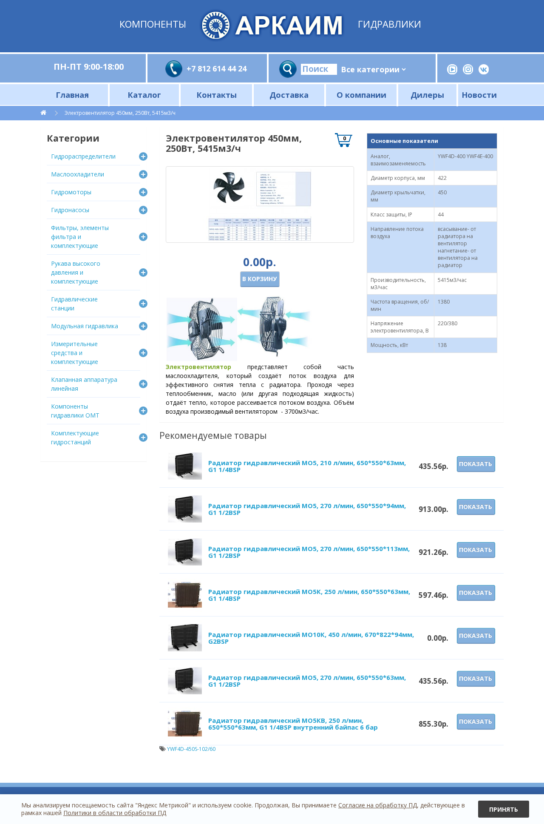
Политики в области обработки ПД (114, 813)
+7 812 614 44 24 (216, 68)
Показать (475, 464)
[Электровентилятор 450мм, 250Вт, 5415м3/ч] (260, 204)
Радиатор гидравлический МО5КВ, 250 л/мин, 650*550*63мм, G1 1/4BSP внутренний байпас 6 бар (293, 724)
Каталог (144, 94)
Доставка (289, 94)
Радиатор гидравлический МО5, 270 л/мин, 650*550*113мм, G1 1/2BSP (309, 552)
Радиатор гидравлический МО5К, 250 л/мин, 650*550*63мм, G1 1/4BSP (309, 595)
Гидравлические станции (74, 303)
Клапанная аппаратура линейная (84, 383)
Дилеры (427, 94)
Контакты (216, 94)
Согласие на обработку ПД (377, 805)
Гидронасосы (70, 210)
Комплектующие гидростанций (75, 437)
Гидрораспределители (83, 156)
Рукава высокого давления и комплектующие (75, 272)
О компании (361, 94)
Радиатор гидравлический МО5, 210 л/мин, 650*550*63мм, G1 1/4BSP (307, 466)
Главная (72, 94)
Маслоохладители (77, 174)
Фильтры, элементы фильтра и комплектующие (80, 237)
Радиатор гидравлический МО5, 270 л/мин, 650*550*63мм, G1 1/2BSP (307, 681)
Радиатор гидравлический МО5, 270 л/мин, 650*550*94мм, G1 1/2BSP (307, 509)
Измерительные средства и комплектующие (74, 353)
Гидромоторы (71, 192)
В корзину (259, 279)
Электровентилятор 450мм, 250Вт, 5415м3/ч (120, 112)
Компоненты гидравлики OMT (75, 410)
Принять (503, 809)
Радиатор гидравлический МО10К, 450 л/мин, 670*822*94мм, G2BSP (311, 638)
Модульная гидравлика (84, 326)
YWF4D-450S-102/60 (191, 749)
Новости (479, 94)
